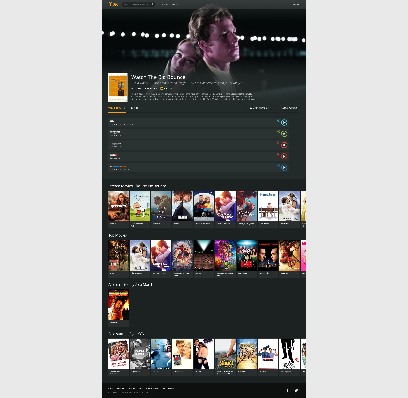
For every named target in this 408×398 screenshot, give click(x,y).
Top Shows (120, 389)
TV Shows (163, 4)
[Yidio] (113, 4)
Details (134, 107)
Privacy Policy (127, 392)
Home (110, 389)
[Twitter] (296, 390)
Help (141, 389)
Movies (175, 4)
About (163, 389)
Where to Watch (117, 107)
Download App (152, 389)
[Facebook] (287, 390)
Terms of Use (138, 392)
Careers (171, 389)
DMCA (147, 392)
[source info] (278, 120)
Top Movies (131, 389)
